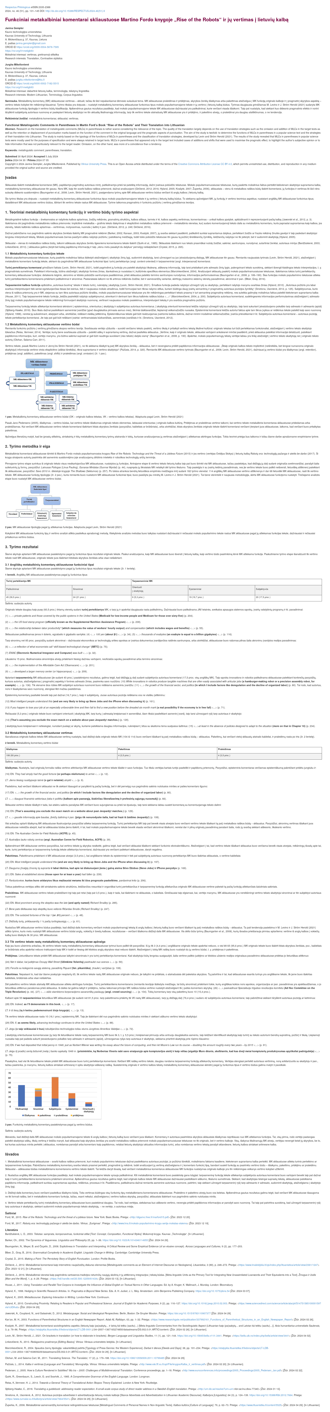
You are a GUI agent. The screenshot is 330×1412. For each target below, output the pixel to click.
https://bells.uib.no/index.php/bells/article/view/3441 (261, 1335)
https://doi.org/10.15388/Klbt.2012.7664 (271, 1395)
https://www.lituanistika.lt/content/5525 (260, 1405)
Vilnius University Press (93, 164)
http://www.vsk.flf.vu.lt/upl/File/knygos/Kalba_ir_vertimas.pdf (172, 1364)
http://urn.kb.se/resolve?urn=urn (216, 1389)
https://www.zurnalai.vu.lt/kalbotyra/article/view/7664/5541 (38, 1398)
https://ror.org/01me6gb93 (19, 50)
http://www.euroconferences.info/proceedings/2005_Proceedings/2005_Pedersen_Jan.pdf (232, 1370)
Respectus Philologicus (17, 7)
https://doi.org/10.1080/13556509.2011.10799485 (137, 1358)
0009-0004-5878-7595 (37, 47)
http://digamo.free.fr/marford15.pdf (149, 1217)
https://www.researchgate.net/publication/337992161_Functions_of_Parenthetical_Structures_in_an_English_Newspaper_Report (222, 1319)
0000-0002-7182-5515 (37, 83)
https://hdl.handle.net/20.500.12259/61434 (74, 1278)
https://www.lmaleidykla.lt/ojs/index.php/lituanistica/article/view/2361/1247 (278, 1265)
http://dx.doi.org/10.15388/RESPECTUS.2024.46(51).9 (75, 11)
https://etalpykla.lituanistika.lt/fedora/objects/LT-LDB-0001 (60, 1329)
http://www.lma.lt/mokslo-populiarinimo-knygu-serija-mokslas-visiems (150, 1223)
